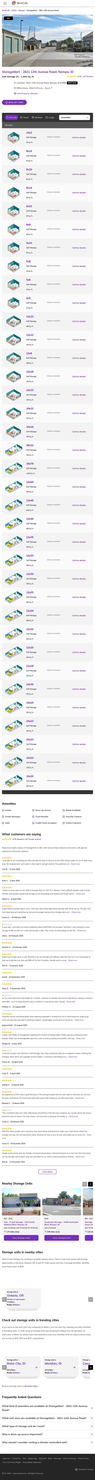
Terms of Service (69, 1458)
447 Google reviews (32, 839)
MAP (8, 18)
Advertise (42, 1458)
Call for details (79, 137)
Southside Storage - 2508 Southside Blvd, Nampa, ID (61, 1223)
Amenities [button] (66, 117)
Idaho (14, 10)
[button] (14, 102)
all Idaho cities (31, 1386)
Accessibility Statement (32, 1462)
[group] (11, 117)
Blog (50, 1458)
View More (48, 1172)
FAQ (24, 1458)
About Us (6, 1458)
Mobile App (32, 1458)
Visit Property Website (27, 93)
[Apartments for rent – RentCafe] (20, 3)
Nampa (21, 10)
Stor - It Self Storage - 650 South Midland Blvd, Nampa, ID (19, 1223)
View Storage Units (21, 1238)
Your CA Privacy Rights (12, 1462)
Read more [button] (75, 864)
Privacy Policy (83, 1458)
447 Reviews (88, 76)
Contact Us (16, 1458)
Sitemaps (57, 1458)
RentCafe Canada (86, 1469)
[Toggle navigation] (5, 3)
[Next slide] (89, 40)
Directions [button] (72, 83)
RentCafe (6, 10)
